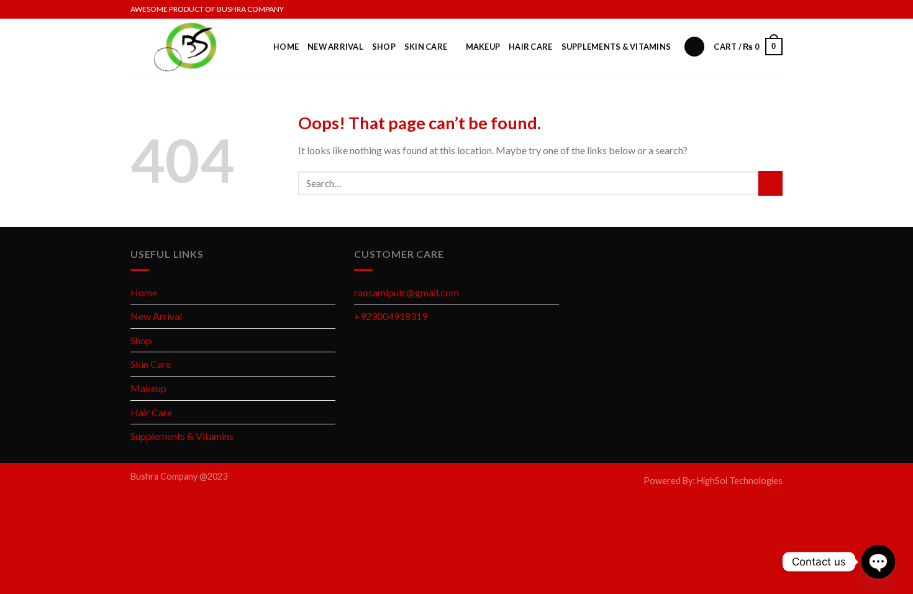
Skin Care (425, 47)
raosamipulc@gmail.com (406, 292)
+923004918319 (390, 316)
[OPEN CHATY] (878, 561)
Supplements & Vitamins (616, 47)
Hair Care (530, 47)
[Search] (694, 47)
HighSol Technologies (740, 480)
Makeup (483, 47)
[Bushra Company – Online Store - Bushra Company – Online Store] (192, 47)
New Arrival (335, 47)
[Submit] (770, 183)
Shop (384, 47)
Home (286, 47)
